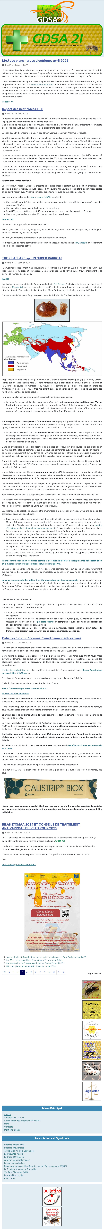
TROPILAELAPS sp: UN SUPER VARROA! (32, 258)
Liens (6, 1123)
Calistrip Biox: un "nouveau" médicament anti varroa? (41, 638)
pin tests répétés (46, 621)
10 (54, 972)
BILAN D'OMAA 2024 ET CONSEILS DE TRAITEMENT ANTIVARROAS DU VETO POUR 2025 (41, 826)
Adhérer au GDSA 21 (14, 1117)
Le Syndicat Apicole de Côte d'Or (20, 1169)
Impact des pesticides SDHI (22, 109)
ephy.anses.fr (80, 242)
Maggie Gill (17, 287)
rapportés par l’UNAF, (40, 197)
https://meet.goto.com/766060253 (19, 864)
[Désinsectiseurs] (91, 989)
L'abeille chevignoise (14, 1147)
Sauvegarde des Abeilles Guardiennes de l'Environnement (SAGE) (35, 1166)
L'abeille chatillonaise (14, 1144)
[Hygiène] (91, 1050)
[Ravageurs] (52, 1216)
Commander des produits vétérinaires (22, 1120)
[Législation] (91, 1091)
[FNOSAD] (91, 1030)
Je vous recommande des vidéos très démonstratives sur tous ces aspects (40, 580)
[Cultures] (91, 1009)
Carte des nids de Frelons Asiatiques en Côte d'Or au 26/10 (34, 963)
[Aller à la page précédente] (9, 972)
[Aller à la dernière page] (63, 972)
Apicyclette (9, 1178)
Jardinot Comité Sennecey (17, 1160)
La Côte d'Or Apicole (14, 1157)
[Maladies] (91, 1070)
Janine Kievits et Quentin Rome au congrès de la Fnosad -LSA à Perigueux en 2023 (46, 957)
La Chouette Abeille (13, 1154)
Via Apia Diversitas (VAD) (16, 1172)
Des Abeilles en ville (13, 1175)
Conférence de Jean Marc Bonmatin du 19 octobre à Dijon (34, 960)
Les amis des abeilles (14, 1163)
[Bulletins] (52, 1196)
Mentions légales (12, 1130)
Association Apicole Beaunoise (19, 1151)
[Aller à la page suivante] (58, 972)
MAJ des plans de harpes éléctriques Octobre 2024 (31, 966)
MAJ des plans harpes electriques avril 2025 (35, 60)
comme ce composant (42, 84)
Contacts (8, 1126)
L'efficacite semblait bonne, (15, 670)
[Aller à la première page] (4, 972)
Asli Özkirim (59, 284)
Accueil (7, 1114)
